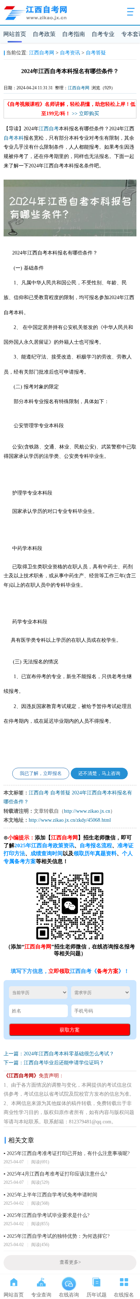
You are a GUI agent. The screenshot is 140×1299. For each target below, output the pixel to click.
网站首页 (14, 34)
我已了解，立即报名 (41, 773)
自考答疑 (96, 52)
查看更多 (70, 1262)
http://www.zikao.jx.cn (87, 811)
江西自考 (49, 128)
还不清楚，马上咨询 (99, 773)
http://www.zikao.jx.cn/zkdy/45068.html (70, 820)
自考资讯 (70, 52)
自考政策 (44, 34)
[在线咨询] (69, 1280)
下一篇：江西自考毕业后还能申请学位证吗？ (54, 1062)
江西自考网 (41, 52)
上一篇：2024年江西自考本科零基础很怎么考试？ (59, 1053)
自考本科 (14, 138)
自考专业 (103, 34)
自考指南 (73, 34)
